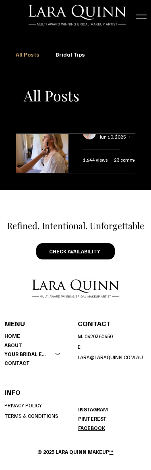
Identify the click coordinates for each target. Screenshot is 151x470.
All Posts (27, 54)
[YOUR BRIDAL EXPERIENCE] (58, 354)
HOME (12, 336)
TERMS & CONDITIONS (31, 416)
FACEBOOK (91, 428)
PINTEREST (92, 418)
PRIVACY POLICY (23, 405)
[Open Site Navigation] (141, 16)
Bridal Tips (70, 54)
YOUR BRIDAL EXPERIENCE (26, 354)
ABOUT (13, 345)
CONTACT (17, 363)
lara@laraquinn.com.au (110, 357)
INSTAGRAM (93, 409)
